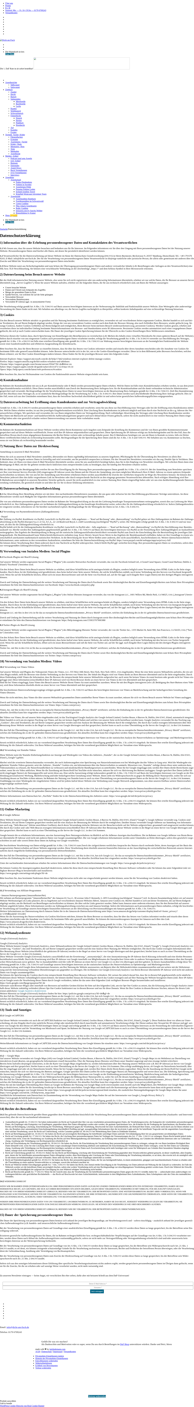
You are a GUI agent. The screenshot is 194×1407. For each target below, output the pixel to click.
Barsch (13, 97)
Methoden (15, 151)
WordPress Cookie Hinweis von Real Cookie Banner (22, 1406)
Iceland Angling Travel (25, 192)
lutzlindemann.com (57, 1349)
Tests (13, 149)
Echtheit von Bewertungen (46, 1365)
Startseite (4, 229)
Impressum (57, 1351)
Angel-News (16, 168)
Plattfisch (19, 123)
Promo (8, 5)
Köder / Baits (16, 144)
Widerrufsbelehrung (43, 1363)
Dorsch (19, 118)
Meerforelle (20, 101)
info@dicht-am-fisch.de (18, 1327)
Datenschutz (46, 1351)
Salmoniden (15, 99)
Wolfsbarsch (16, 111)
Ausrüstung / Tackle (19, 142)
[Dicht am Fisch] (7, 40)
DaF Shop (124, 1344)
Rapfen (14, 108)
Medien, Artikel (11, 156)
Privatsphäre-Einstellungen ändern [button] (49, 1356)
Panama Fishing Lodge (25, 189)
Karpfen (14, 130)
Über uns (9, 3)
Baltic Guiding (22, 208)
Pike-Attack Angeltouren (26, 206)
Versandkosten (11, 13)
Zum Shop (9, 54)
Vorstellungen (19, 173)
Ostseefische (16, 116)
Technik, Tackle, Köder (15, 135)
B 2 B (7, 8)
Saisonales (15, 165)
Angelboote (15, 154)
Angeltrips (9, 177)
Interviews (15, 175)
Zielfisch (9, 89)
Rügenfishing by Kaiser (26, 213)
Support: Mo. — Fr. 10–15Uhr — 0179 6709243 (25, 10)
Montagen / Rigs (17, 146)
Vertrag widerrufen (43, 1368)
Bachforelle (20, 104)
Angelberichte (11, 82)
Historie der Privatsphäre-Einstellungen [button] (51, 1358)
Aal (12, 127)
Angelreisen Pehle (23, 187)
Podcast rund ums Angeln (21, 158)
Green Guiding (22, 203)
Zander (13, 92)
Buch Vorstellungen (19, 170)
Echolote (14, 139)
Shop (11, 215)
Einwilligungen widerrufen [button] (46, 1361)
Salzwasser (15, 87)
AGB (37, 1351)
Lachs (18, 106)
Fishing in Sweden (23, 184)
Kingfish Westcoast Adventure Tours (31, 194)
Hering (19, 120)
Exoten (13, 132)
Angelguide (15, 196)
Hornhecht (20, 125)
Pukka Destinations (24, 182)
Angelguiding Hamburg (26, 199)
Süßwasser (15, 85)
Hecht (13, 94)
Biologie (14, 163)
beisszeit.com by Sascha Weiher (29, 211)
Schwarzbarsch (17, 113)
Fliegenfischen (17, 137)
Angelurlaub (16, 180)
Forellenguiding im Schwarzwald (30, 201)
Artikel (15, 161)
